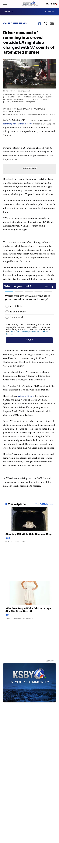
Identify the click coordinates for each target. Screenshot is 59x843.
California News (15, 23)
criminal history (26, 395)
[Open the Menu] (4, 4)
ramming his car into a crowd (18, 123)
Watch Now (51, 4)
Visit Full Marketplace (45, 504)
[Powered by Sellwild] (50, 661)
